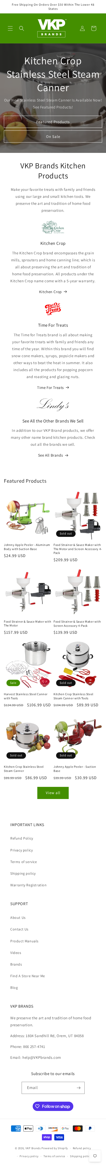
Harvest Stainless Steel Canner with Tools (26, 696)
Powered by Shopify (54, 1148)
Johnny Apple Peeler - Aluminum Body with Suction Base (27, 547)
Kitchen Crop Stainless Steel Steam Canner (24, 769)
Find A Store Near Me (27, 976)
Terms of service (23, 861)
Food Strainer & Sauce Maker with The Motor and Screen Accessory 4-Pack (78, 549)
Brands (16, 964)
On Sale (53, 136)
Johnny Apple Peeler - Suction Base (75, 769)
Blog (14, 987)
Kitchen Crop (50, 291)
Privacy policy (21, 850)
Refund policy (82, 1148)
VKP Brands (33, 1148)
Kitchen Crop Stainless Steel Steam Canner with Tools (73, 696)
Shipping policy (23, 873)
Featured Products (53, 121)
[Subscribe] (78, 1088)
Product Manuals (24, 941)
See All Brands (50, 455)
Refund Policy (21, 838)
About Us (18, 917)
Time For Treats (50, 387)
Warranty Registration (28, 885)
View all (53, 792)
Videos (15, 952)
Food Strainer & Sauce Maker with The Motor (27, 624)
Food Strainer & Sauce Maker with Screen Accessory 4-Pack (77, 624)
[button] (10, 28)
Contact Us (19, 929)
